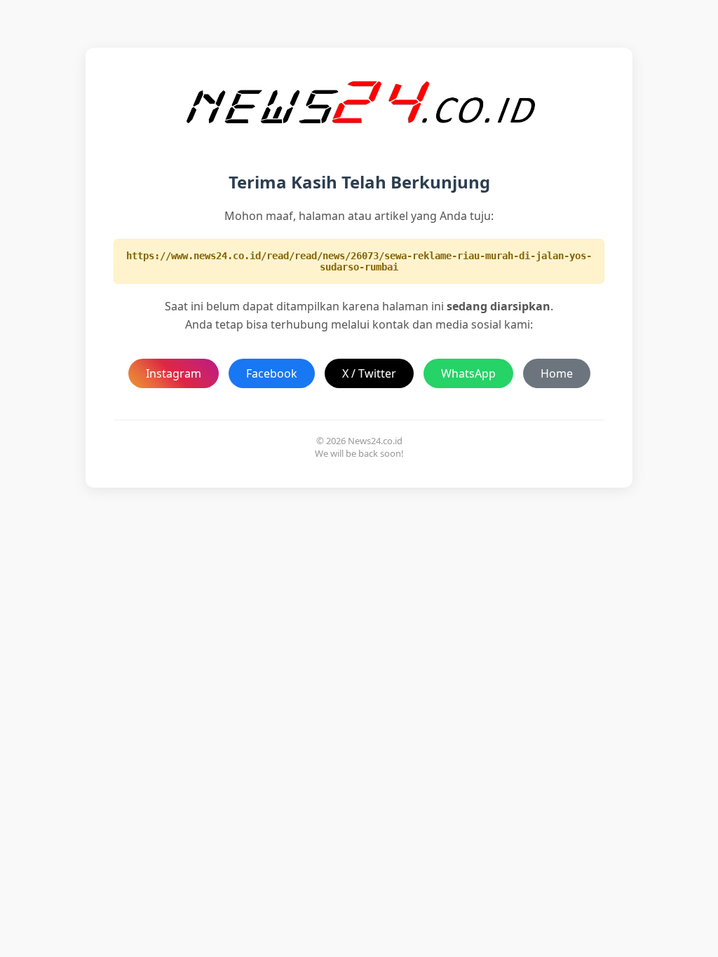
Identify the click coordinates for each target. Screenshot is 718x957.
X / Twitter (369, 373)
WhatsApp (468, 373)
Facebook (271, 373)
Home (557, 373)
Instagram (173, 373)
